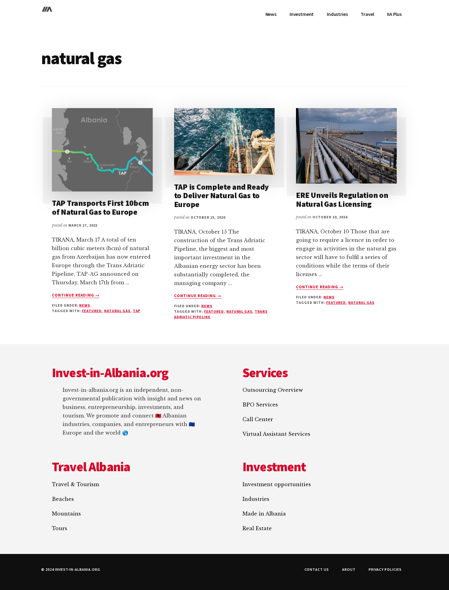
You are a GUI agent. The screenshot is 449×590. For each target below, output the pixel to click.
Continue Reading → (76, 295)
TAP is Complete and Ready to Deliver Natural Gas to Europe (221, 195)
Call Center (258, 419)
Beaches (63, 499)
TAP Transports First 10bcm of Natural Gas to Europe (100, 207)
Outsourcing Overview (273, 390)
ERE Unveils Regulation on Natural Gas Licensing (342, 199)
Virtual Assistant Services (276, 434)
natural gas (117, 310)
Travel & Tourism (75, 484)
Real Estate (257, 528)
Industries (256, 499)
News (84, 305)
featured (92, 310)
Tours (59, 528)
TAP (137, 310)
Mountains (66, 514)
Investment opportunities (277, 484)
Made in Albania (264, 514)
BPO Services (260, 405)
